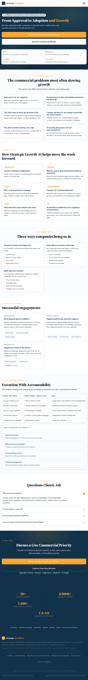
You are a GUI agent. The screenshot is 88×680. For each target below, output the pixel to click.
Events (52, 627)
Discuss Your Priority (70, 627)
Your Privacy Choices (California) (38, 656)
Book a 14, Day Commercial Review (44, 561)
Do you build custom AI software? (44, 516)
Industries (37, 627)
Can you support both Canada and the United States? (44, 522)
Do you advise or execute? (44, 509)
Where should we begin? (44, 493)
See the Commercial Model (44, 42)
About (58, 627)
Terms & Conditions (44, 662)
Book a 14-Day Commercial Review (44, 35)
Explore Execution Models (44, 568)
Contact (10, 656)
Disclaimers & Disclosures (60, 656)
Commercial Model (25, 627)
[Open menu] (84, 3)
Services (14, 627)
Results (45, 627)
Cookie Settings (19, 656)
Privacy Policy (76, 656)
